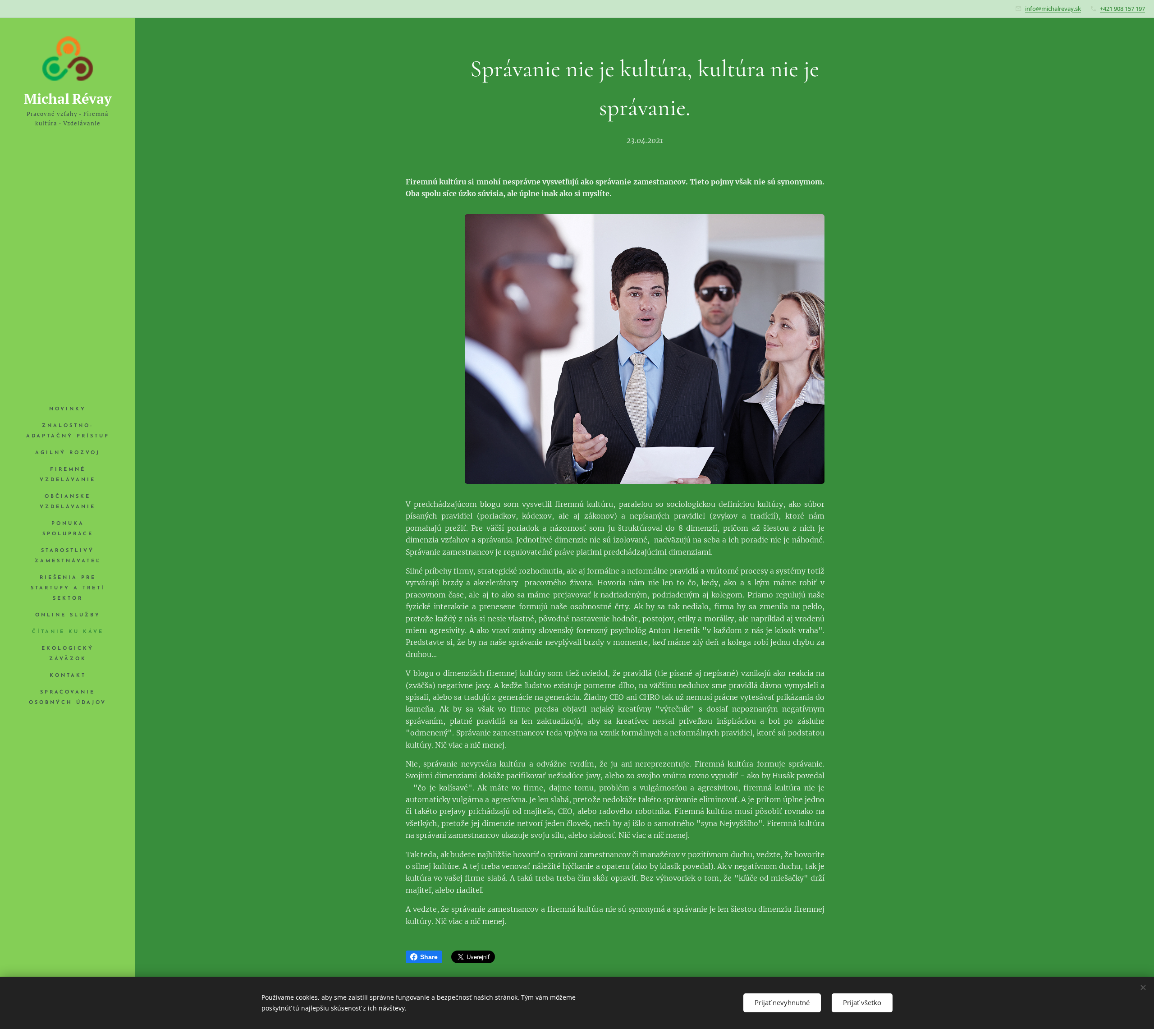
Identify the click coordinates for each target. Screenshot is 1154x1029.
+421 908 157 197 (1122, 9)
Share (429, 956)
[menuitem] (68, 409)
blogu (490, 504)
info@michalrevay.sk (1053, 9)
